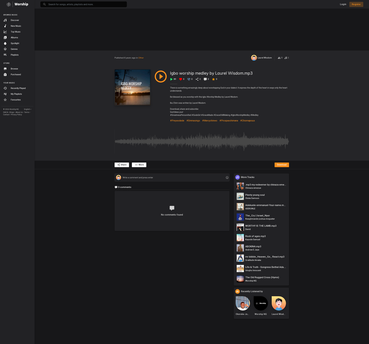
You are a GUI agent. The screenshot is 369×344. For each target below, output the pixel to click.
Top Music (16, 31)
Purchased (16, 74)
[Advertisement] (201, 29)
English (27, 109)
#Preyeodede (177, 120)
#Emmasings (193, 120)
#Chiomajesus (247, 120)
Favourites (16, 99)
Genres (14, 49)
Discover (15, 20)
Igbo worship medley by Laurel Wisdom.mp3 (211, 73)
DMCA (5, 112)
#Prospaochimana (229, 120)
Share (123, 165)
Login (343, 4)
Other (141, 57)
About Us (19, 112)
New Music (16, 26)
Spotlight (15, 43)
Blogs (12, 112)
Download (282, 165)
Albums (14, 37)
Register (356, 4)
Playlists (15, 55)
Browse (14, 68)
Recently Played (18, 88)
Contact (6, 115)
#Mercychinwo (209, 120)
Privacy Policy (16, 115)
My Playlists (16, 94)
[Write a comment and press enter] (172, 178)
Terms (26, 112)
